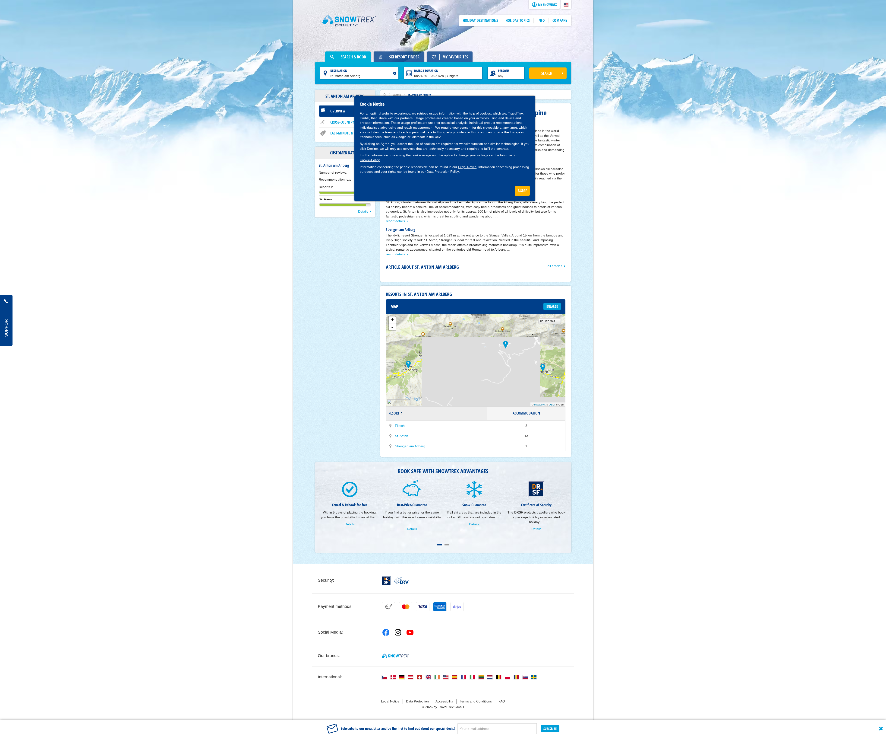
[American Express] (440, 606)
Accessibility (444, 701)
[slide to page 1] (439, 544)
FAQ (501, 701)
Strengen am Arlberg (410, 446)
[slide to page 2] (447, 544)
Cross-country (342, 122)
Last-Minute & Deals (346, 133)
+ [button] (392, 320)
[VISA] (422, 606)
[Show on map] (390, 426)
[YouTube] (410, 632)
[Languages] (384, 677)
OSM (552, 404)
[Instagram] (398, 632)
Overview (338, 111)
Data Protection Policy (443, 171)
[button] (566, 4)
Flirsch (400, 426)
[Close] (881, 728)
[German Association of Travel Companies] (401, 580)
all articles (555, 266)
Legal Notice (467, 167)
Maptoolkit (539, 404)
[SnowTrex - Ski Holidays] (395, 656)
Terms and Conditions (476, 701)
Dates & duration (426, 70)
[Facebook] (386, 632)
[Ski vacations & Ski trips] (349, 20)
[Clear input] (395, 73)
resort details (395, 221)
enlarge (552, 306)
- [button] (392, 327)
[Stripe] (457, 606)
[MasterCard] (405, 606)
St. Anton (401, 436)
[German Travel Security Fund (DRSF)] (386, 580)
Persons (503, 70)
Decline (372, 148)
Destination (338, 70)
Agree (385, 144)
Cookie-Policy (370, 160)
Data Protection (417, 701)
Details (363, 211)
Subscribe (550, 728)
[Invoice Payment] (388, 606)
